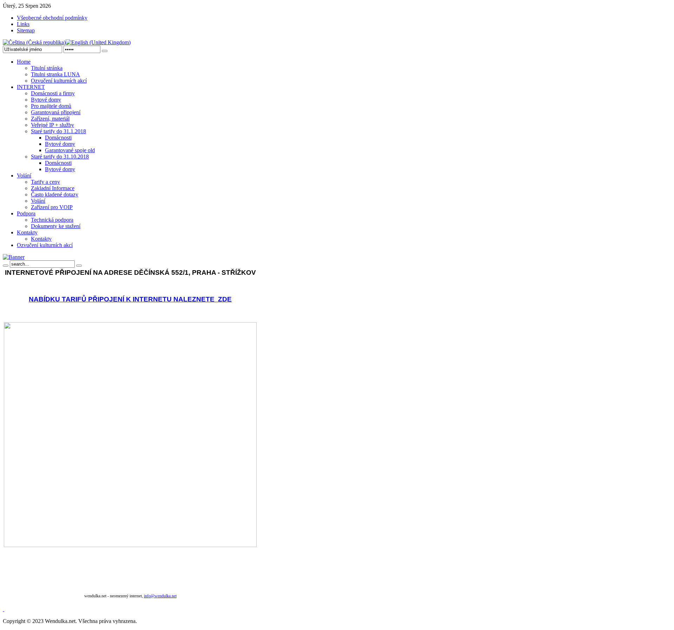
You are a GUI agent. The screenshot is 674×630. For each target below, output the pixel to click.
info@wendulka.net (160, 595)
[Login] (104, 51)
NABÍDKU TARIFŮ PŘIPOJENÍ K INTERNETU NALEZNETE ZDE (130, 299)
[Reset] (79, 266)
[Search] (5, 266)
